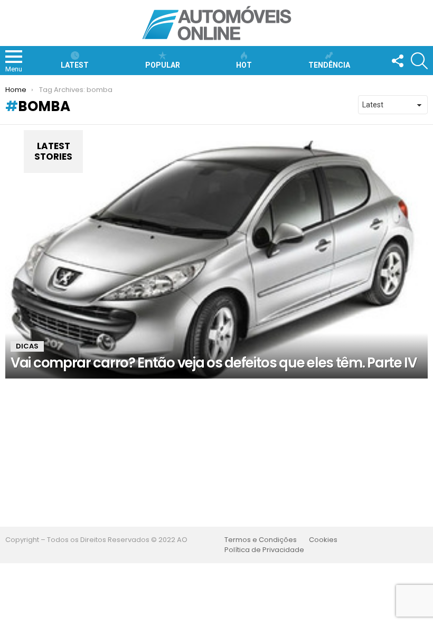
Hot (244, 65)
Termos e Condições (260, 540)
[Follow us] (397, 61)
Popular (162, 65)
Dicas (27, 346)
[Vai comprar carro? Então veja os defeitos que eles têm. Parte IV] (216, 260)
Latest (75, 65)
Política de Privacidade (264, 550)
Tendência (329, 65)
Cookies (323, 540)
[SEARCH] (419, 61)
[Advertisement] (216, 453)
